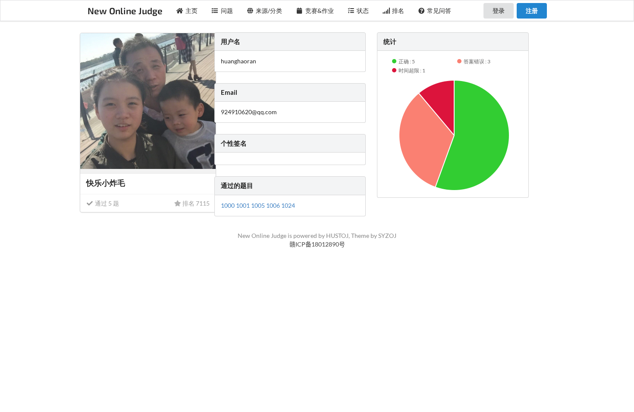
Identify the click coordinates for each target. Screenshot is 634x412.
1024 (288, 205)
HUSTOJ (337, 235)
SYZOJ (387, 235)
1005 (258, 205)
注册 (532, 10)
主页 (191, 10)
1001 (243, 205)
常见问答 (439, 10)
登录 (499, 10)
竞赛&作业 (319, 10)
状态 (363, 10)
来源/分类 (269, 10)
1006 (273, 205)
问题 (227, 10)
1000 (228, 205)
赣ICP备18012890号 (317, 244)
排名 (398, 10)
